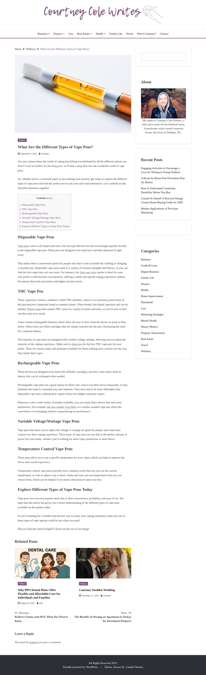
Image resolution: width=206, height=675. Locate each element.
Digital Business (150, 271)
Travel (129, 33)
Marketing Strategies (152, 314)
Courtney (45, 154)
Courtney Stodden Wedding (97, 590)
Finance (58, 33)
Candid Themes (134, 667)
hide (50, 198)
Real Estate (83, 33)
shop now (76, 344)
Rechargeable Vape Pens (33, 213)
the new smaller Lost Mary (62, 406)
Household (147, 302)
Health (99, 33)
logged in (34, 642)
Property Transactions (153, 332)
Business (42, 33)
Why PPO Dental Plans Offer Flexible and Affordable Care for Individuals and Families (39, 593)
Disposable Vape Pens (32, 204)
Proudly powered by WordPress (80, 667)
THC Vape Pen (28, 209)
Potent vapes (34, 309)
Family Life (115, 33)
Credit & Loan (149, 265)
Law (70, 33)
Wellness (22, 140)
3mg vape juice (88, 272)
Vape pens (23, 245)
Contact (164, 33)
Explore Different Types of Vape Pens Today (44, 226)
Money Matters (149, 326)
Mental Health (149, 320)
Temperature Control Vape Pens (37, 222)
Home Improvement (152, 296)
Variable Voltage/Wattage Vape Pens (40, 217)
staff (41, 603)
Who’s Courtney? (146, 33)
